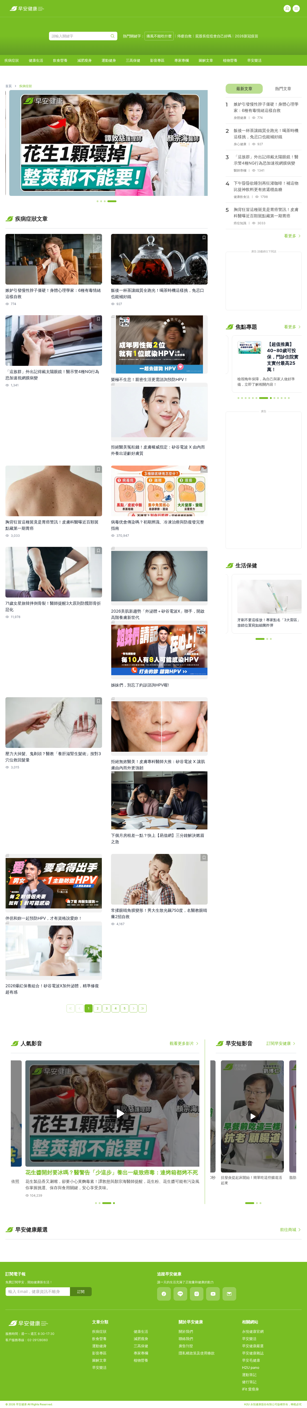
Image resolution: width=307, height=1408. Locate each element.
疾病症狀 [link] (25, 86)
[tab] (244, 89)
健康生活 (36, 60)
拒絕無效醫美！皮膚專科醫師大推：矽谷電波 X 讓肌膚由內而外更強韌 (158, 764)
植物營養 (230, 60)
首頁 (8, 86)
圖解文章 (206, 60)
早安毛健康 (251, 1360)
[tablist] (264, 89)
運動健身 (109, 60)
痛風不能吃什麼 (159, 36)
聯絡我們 (186, 1338)
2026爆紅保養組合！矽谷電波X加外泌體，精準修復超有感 (52, 988)
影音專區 (157, 60)
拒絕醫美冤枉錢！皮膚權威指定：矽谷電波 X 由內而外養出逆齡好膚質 (158, 450)
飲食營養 (60, 60)
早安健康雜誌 (253, 1353)
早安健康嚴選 (253, 1346)
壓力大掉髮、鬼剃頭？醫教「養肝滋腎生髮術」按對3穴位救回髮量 (53, 756)
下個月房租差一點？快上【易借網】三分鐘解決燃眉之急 (157, 838)
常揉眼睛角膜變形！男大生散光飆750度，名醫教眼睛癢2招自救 (159, 913)
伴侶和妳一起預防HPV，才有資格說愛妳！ (43, 918)
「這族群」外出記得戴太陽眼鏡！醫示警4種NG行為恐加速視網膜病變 (52, 374)
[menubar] (133, 60)
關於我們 (186, 1331)
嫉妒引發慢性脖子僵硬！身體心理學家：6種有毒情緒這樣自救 (53, 293)
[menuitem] (11, 60)
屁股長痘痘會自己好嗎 (213, 36)
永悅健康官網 (253, 1331)
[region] (106, 143)
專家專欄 (181, 60)
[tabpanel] (264, 168)
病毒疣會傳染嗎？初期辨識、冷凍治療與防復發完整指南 (157, 525)
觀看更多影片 (182, 1043)
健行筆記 (249, 1382)
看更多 (290, 235)
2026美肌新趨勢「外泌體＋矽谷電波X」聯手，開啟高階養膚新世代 (158, 614)
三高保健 (133, 60)
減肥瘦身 (84, 60)
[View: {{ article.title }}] (53, 259)
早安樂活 (254, 60)
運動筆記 (249, 1374)
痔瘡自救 (184, 36)
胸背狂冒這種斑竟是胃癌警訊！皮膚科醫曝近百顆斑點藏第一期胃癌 (51, 525)
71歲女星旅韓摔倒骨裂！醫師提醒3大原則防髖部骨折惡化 (53, 606)
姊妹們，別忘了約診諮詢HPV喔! (140, 685)
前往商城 (288, 1229)
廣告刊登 (186, 1346)
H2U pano (250, 1367)
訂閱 (81, 1291)
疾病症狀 (11, 60)
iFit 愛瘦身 (250, 1389)
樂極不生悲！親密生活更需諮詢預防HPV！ (149, 379)
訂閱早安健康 (279, 1043)
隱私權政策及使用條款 (197, 1353)
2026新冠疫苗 (246, 36)
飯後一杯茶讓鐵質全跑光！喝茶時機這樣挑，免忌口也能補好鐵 (157, 293)
